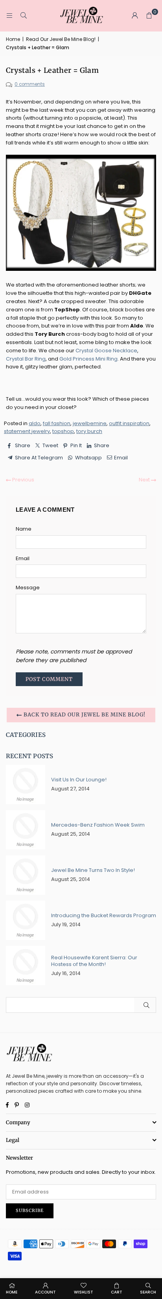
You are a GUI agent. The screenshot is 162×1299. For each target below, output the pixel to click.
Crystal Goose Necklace (106, 350)
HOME (11, 1292)
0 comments (30, 84)
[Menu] (9, 15)
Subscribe (30, 1210)
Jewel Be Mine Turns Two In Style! (93, 870)
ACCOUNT (45, 1292)
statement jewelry (27, 431)
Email (22, 558)
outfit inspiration (129, 423)
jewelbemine (90, 423)
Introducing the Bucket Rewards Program (103, 915)
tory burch (89, 431)
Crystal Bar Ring (26, 359)
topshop (63, 431)
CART (116, 1292)
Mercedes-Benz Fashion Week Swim (98, 825)
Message (28, 587)
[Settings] (135, 16)
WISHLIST (83, 1292)
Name (23, 529)
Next (145, 479)
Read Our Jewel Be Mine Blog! (61, 39)
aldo (34, 423)
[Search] (24, 15)
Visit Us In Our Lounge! (79, 779)
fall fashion (56, 423)
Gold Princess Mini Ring (88, 359)
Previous (22, 479)
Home (13, 39)
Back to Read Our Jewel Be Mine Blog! (83, 715)
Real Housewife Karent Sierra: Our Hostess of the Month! (94, 961)
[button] (149, 16)
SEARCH (148, 1292)
